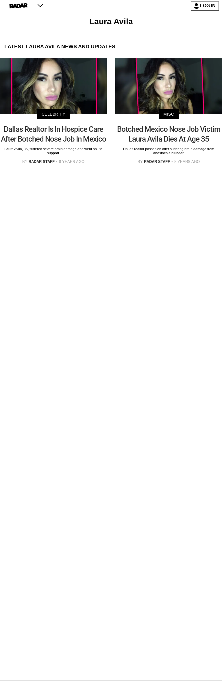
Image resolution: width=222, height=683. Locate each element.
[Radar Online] (18, 6)
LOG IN (208, 5)
